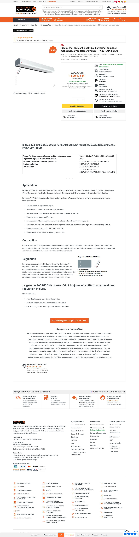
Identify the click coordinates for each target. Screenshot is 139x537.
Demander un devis (109, 106)
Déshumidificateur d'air (25, 514)
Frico (68, 60)
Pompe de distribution (83, 513)
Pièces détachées (50, 535)
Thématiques (42, 1)
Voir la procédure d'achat (109, 111)
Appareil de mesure (110, 499)
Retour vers (24, 30)
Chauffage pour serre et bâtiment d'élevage (55, 506)
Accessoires (35, 533)
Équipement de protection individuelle (113, 508)
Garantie (104, 535)
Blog (34, 1)
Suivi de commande (92, 1)
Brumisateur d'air (23, 494)
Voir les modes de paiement (77, 111)
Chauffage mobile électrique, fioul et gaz (54, 501)
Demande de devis (77, 431)
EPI (61, 535)
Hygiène (48, 490)
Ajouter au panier (77, 106)
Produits (21, 20)
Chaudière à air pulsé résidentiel (82, 484)
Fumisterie (107, 495)
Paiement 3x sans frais (98, 433)
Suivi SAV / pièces (105, 1)
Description (70, 535)
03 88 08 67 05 (119, 9)
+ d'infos (111, 76)
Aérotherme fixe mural (54, 497)
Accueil (15, 1)
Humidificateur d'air (24, 518)
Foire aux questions (77, 449)
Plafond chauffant (82, 493)
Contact (72, 1)
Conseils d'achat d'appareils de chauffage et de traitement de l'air (36, 455)
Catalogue (74, 437)
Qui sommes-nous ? (25, 1)
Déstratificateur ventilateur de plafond (25, 506)
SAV (83, 1)
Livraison (93, 439)
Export (92, 442)
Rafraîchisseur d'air (24, 490)
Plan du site (114, 451)
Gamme (95, 535)
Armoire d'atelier (110, 487)
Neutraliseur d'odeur (53, 487)
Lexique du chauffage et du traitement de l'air (29, 457)
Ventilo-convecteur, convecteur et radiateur (84, 488)
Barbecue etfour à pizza (108, 516)
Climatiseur (21, 487)
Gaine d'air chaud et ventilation (111, 491)
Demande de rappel (77, 434)
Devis (78, 1)
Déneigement (108, 512)
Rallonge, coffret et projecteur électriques (112, 503)
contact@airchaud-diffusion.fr (28, 447)
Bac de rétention (81, 517)
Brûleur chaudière (81, 505)
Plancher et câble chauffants (81, 497)
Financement (94, 436)
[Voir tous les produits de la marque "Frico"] (62, 45)
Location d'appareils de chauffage (25, 460)
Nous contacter (76, 428)
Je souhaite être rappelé (38, 93)
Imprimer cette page (21, 93)
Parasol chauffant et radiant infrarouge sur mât (56, 516)
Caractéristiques (83, 535)
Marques (74, 440)
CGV (111, 440)
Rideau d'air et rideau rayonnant (53, 511)
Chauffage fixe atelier (54, 494)
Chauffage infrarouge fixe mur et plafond (55, 521)
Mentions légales (115, 443)
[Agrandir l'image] (54, 85)
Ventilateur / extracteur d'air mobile (26, 498)
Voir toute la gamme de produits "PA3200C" (69, 320)
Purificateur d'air (52, 483)
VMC (18, 511)
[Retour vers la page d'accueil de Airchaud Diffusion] (26, 9)
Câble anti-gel (80, 501)
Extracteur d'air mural (25, 502)
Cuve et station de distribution (81, 509)
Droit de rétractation (97, 448)
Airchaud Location (23, 483)
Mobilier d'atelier (110, 483)
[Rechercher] (100, 7)
